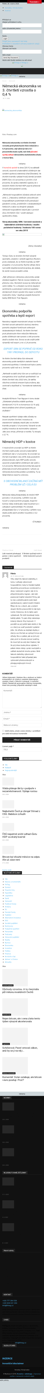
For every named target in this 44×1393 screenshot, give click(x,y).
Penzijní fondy (10, 912)
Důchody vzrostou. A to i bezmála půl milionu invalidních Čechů (20, 991)
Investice (8, 948)
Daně (7, 898)
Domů (4, 81)
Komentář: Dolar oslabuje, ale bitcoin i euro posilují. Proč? (22, 1078)
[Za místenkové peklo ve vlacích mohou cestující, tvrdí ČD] (22, 1204)
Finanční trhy (10, 890)
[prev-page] (3, 1087)
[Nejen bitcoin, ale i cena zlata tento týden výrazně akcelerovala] (22, 1007)
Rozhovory (9, 926)
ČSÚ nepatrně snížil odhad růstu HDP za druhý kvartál (19, 835)
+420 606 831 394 (9, 1303)
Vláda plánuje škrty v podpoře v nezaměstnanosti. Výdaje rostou (19, 790)
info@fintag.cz (7, 1305)
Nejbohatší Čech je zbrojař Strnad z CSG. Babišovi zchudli (21, 812)
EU (6, 909)
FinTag (7, 884)
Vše (6, 765)
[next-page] (4, 1087)
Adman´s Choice (11, 959)
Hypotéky (8, 893)
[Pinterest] (23, 103)
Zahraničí (12, 81)
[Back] (3, 17)
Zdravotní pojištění (12, 937)
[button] (4, 71)
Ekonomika (9, 945)
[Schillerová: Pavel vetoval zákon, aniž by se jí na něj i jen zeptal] (22, 1036)
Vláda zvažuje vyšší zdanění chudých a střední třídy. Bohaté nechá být (19, 1237)
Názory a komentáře (13, 882)
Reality (7, 940)
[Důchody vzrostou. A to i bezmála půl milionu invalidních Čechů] (22, 977)
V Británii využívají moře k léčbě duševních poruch (32, 555)
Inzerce (8, 10)
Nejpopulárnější (11, 770)
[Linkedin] (33, 103)
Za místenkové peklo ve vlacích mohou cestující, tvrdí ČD (19, 1213)
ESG (6, 920)
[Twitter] (6, 15)
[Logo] (5, 75)
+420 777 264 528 (9, 1301)
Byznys (7, 943)
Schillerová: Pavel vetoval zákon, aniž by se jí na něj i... (20, 1049)
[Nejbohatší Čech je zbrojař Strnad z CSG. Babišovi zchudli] (22, 804)
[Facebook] (3, 15)
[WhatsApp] (28, 103)
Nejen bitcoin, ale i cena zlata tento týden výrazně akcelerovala (21, 1020)
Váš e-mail (6, 55)
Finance (8, 954)
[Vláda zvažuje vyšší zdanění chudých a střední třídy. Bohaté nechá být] (22, 1227)
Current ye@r (8, 746)
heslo (4, 36)
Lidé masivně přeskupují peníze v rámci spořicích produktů (11, 556)
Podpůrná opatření (12, 929)
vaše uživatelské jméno (11, 28)
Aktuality (8, 962)
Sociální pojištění (11, 923)
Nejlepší (8, 768)
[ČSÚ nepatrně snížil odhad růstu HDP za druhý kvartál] (22, 827)
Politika (7, 951)
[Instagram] (5, 15)
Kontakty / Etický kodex (14, 8)
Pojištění (8, 915)
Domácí (8, 887)
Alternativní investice (13, 918)
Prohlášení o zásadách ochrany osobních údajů (20, 44)
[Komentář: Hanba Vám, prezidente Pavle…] (22, 1181)
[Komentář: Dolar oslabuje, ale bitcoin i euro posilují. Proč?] (22, 1065)
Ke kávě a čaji (10, 956)
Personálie (9, 932)
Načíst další (6, 870)
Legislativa (9, 896)
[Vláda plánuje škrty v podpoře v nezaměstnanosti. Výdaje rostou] (22, 781)
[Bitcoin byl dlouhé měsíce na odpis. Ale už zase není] (22, 850)
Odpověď (13, 666)
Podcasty (8, 934)
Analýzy (8, 907)
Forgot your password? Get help (14, 41)
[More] (39, 103)
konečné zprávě (10, 168)
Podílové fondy (10, 904)
